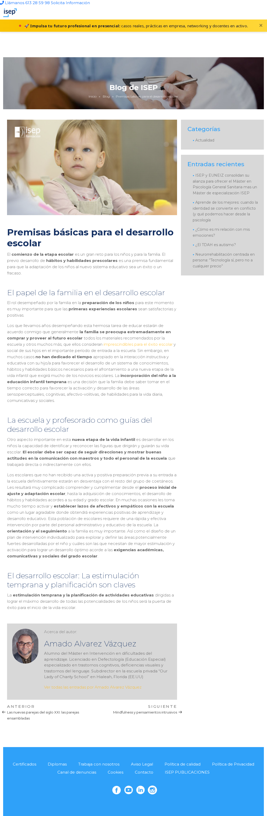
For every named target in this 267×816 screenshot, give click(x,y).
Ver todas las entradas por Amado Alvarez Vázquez (93, 687)
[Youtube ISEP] (128, 790)
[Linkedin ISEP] (140, 790)
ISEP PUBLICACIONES (187, 772)
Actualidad (204, 140)
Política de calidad (183, 764)
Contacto (144, 772)
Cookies (115, 772)
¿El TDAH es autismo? (215, 244)
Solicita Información (70, 2)
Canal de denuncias (76, 772)
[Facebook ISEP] (116, 790)
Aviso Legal (142, 764)
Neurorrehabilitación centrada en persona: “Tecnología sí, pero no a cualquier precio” (224, 260)
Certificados (24, 764)
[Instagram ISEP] (152, 790)
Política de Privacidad (233, 764)
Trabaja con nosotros (98, 764)
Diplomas (57, 764)
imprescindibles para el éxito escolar (138, 344)
